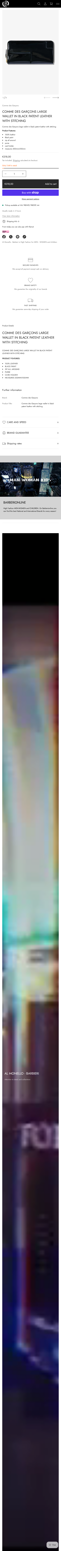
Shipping (16, 160)
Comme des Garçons (10, 105)
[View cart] (51, 4)
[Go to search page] (39, 4)
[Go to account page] (45, 4)
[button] (39, 4)
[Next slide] (55, 98)
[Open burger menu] (57, 4)
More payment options (30, 199)
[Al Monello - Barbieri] (5, 4)
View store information (11, 216)
